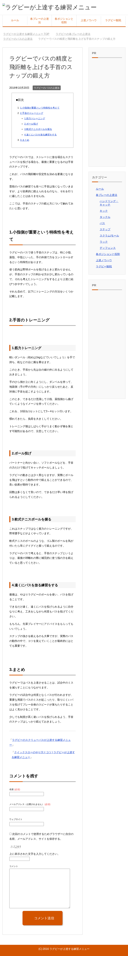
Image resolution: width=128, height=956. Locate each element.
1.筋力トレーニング (34, 118)
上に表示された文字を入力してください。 (34, 853)
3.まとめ (24, 140)
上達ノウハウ (89, 20)
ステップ (105, 229)
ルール (15, 20)
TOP (26, 34)
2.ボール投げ (31, 123)
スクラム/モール (109, 235)
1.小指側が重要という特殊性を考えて (40, 107)
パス (102, 223)
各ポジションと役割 (64, 20)
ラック (104, 241)
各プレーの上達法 (39, 20)
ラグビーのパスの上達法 (47, 88)
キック (104, 210)
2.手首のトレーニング (31, 113)
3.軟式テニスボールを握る (38, 129)
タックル (105, 217)
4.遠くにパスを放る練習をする (40, 134)
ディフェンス (108, 248)
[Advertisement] (107, 113)
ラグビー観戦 (113, 20)
